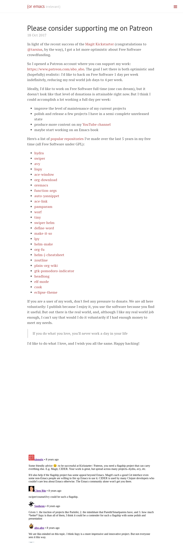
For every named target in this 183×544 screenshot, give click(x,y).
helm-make (43, 244)
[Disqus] (91, 405)
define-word (44, 228)
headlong (42, 276)
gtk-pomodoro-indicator (54, 270)
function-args (45, 190)
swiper (39, 158)
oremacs (41, 185)
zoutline (41, 260)
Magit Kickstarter (99, 44)
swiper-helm (44, 222)
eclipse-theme (45, 292)
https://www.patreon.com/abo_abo (55, 69)
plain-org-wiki (46, 265)
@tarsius (34, 49)
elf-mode (41, 281)
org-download (45, 179)
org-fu (39, 249)
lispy (38, 169)
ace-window (44, 174)
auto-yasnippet (46, 195)
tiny (37, 217)
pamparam (43, 206)
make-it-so (43, 233)
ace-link (41, 201)
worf (38, 211)
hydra (39, 153)
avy (37, 163)
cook (38, 287)
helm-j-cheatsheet (49, 254)
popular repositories (67, 138)
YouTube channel (96, 124)
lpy (36, 238)
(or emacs (36, 6)
